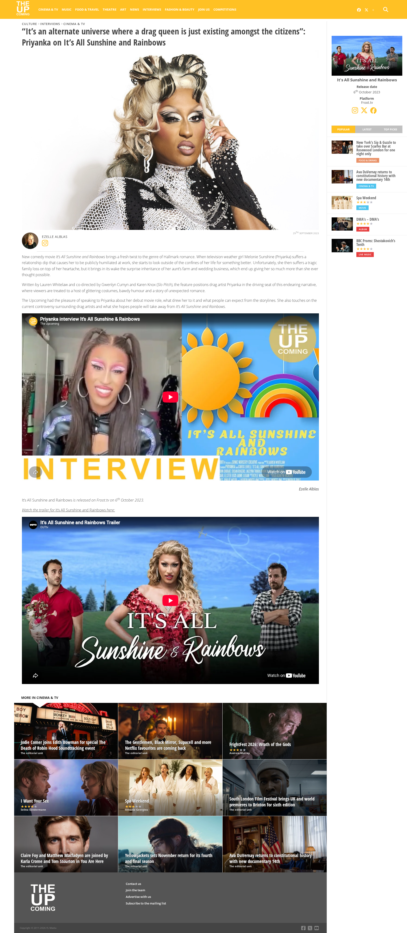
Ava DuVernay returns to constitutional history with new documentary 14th (375, 175)
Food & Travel (87, 9)
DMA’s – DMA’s (367, 219)
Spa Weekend (366, 198)
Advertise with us (138, 897)
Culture (29, 24)
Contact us (133, 884)
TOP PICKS (390, 129)
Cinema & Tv (48, 9)
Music (66, 9)
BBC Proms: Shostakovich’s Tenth (375, 242)
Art (123, 9)
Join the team (135, 890)
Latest (366, 129)
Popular (343, 129)
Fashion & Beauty (179, 9)
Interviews (152, 9)
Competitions (224, 9)
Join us (204, 9)
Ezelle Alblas (54, 236)
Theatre (109, 9)
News (134, 9)
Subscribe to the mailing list (146, 903)
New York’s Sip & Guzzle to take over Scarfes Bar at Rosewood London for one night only (376, 148)
